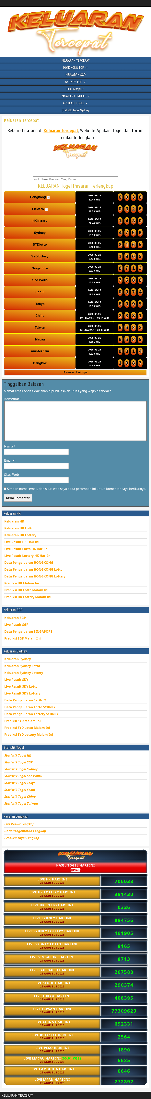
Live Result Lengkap (19, 824)
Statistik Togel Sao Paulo (23, 776)
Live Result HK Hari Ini (26, 549)
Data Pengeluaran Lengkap (25, 831)
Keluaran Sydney (17, 659)
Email (9, 460)
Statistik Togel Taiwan (21, 803)
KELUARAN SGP (75, 75)
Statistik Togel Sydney (75, 110)
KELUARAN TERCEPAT (75, 60)
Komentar (13, 399)
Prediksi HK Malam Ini (27, 597)
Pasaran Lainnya (75, 372)
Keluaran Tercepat (21, 120)
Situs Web (11, 474)
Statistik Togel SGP (18, 762)
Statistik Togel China (20, 796)
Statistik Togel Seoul (19, 790)
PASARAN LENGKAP (74, 96)
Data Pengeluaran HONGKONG (34, 576)
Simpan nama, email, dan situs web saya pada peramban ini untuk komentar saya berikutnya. (76, 489)
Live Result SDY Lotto (21, 686)
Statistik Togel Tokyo (19, 783)
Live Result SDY (22, 693)
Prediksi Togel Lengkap (21, 838)
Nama (10, 446)
